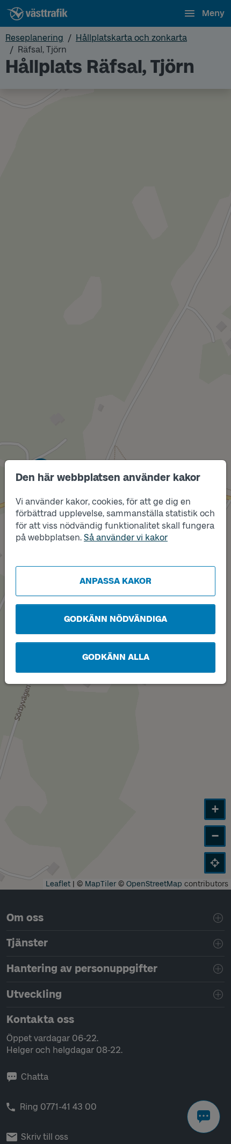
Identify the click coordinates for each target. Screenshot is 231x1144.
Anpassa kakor (115, 581)
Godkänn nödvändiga (115, 619)
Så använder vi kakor (126, 537)
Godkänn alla (115, 657)
